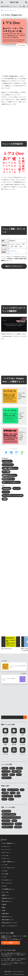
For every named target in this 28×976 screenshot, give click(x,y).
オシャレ (19, 774)
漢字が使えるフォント (8, 478)
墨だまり (11, 799)
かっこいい (17, 488)
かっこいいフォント (7, 464)
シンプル (12, 792)
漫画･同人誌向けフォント (8, 919)
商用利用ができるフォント (9, 475)
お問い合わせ (7, 971)
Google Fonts (13, 251)
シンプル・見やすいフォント (8, 867)
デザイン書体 (22, 6)
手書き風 (4, 904)
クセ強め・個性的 (16, 771)
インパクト (6, 492)
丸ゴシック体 (5, 892)
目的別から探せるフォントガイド (9, 6)
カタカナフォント (6, 777)
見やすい (12, 768)
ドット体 (4, 876)
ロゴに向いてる (6, 820)
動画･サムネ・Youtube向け (8, 814)
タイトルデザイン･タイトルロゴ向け (13, 495)
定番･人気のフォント (7, 826)
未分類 (3, 910)
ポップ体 (4, 886)
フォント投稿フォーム (11, 942)
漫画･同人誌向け (6, 811)
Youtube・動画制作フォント (8, 843)
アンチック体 (5, 855)
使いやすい (19, 768)
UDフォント (18, 823)
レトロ (22, 789)
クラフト (4, 799)
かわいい (12, 774)
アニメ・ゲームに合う (7, 823)
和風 (18, 792)
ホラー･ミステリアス (7, 796)
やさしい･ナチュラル (13, 789)
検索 (25, 717)
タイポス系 (4, 870)
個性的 (5, 499)
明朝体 (3, 907)
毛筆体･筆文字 (5, 913)
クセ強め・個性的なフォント (10, 468)
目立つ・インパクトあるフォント (11, 482)
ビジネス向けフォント (7, 880)
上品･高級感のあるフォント (8, 889)
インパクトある (6, 771)
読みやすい (5, 768)
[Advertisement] (14, 60)
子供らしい (17, 796)
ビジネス (14, 820)
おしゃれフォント (7, 461)
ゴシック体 (4, 864)
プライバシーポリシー (18, 971)
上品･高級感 (5, 792)
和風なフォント (5, 895)
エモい (3, 789)
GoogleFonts (6, 488)
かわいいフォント (6, 852)
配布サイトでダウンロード (14, 266)
